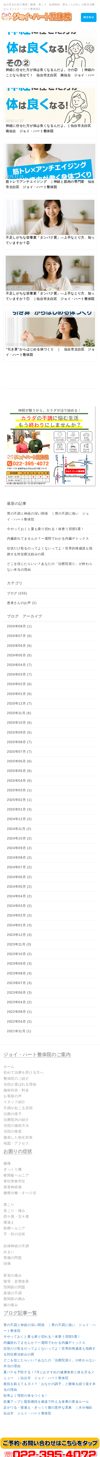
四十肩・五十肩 (16, 1216)
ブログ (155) (17, 593)
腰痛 (7, 1163)
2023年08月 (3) (19, 973)
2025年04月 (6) (19, 780)
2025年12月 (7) (19, 703)
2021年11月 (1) (19, 1031)
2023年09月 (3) (19, 963)
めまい (8, 1252)
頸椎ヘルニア (14, 1228)
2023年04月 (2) (19, 1002)
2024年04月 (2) (19, 896)
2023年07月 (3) (19, 983)
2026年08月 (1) (19, 626)
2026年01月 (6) (19, 694)
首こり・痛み (14, 1211)
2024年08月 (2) (19, 857)
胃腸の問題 (12, 1258)
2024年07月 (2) (19, 867)
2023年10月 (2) (19, 954)
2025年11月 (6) (19, 713)
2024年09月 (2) (19, 848)
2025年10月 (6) (19, 722)
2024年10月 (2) (19, 838)
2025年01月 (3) (19, 809)
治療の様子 (12, 1114)
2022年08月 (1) (19, 1012)
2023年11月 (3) (19, 944)
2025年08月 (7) (19, 742)
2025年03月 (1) (19, 790)
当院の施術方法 (16, 1125)
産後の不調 (12, 1293)
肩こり (8, 1204)
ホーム (8, 1066)
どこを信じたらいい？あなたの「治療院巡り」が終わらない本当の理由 (50, 566)
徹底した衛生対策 (18, 1137)
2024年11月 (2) (19, 829)
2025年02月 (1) (19, 800)
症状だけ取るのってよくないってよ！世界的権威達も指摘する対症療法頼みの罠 (50, 551)
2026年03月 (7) (19, 674)
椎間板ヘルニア (16, 1175)
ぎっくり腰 (12, 1169)
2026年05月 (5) (19, 655)
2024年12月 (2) (19, 819)
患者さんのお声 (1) (22, 603)
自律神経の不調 (16, 1246)
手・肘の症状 (14, 1234)
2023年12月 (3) (19, 935)
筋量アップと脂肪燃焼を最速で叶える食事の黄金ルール (46, 1401)
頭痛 (7, 1263)
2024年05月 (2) (19, 886)
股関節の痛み (14, 1299)
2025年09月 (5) (19, 732)
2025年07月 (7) (19, 751)
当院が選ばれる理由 (19, 1084)
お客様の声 (12, 1096)
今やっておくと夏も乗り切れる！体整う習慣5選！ (45, 529)
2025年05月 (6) (19, 771)
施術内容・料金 (16, 1090)
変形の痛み (12, 1275)
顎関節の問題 (14, 1287)
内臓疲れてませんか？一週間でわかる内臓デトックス (48, 538)
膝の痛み (10, 1305)
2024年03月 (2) (19, 906)
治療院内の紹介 (16, 1120)
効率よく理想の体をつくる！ (25, 1395)
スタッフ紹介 (14, 1102)
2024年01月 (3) (19, 925)
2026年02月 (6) (19, 684)
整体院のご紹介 (16, 1078)
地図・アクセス (16, 1143)
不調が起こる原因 (18, 1108)
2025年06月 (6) (19, 761)
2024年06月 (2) (19, 877)
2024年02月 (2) (19, 915)
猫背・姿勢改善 (16, 1281)
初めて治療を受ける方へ (23, 1072)
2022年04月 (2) (19, 1021)
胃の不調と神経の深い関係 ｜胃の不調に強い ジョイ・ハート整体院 (48, 516)
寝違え (8, 1222)
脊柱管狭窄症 (14, 1181)
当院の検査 (12, 1131)
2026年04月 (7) (19, 665)
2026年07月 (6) (19, 636)
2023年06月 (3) (19, 992)
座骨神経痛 (12, 1187)
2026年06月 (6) (19, 645)
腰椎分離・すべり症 (19, 1193)
